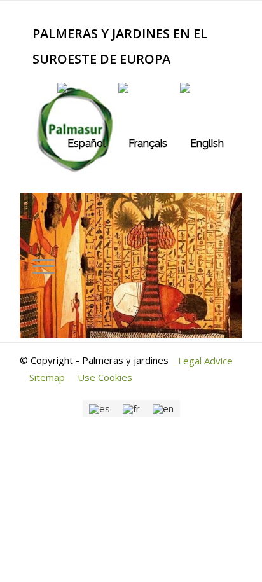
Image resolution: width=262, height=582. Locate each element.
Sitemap (47, 377)
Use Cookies (105, 377)
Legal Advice (205, 360)
